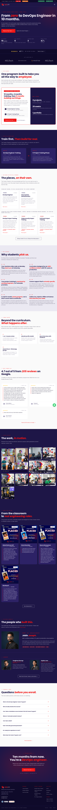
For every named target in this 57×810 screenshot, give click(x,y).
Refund (54, 807)
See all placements (28, 606)
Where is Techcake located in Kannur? (12, 716)
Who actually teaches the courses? (11, 706)
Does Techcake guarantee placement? (12, 725)
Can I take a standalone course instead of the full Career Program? (19, 711)
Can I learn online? (7, 721)
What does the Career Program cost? (12, 735)
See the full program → (21, 120)
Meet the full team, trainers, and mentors (28, 676)
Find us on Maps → (49, 794)
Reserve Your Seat (7, 31)
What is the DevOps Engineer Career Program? (14, 702)
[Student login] (55, 1)
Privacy (46, 807)
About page (22, 627)
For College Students (38, 796)
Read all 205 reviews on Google (28, 422)
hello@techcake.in (49, 1)
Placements (48, 790)
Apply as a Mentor (49, 799)
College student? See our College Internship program (28, 238)
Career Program (25, 788)
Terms (50, 807)
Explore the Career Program (22, 30)
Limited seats (25, 1)
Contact (47, 792)
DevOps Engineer (26, 790)
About (47, 788)
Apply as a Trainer (49, 800)
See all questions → (28, 740)
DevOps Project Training (38, 788)
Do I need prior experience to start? (11, 730)
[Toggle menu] (54, 4)
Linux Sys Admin (25, 792)
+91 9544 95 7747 (41, 1)
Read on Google (41, 51)
